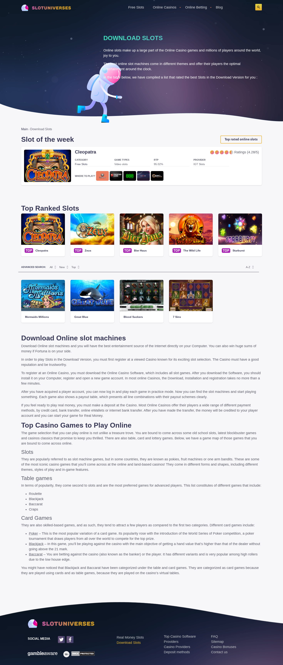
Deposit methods (177, 652)
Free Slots (136, 7)
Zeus (88, 250)
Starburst (239, 250)
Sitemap (217, 642)
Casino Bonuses (223, 647)
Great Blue (81, 316)
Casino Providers (177, 647)
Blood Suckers (133, 316)
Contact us (219, 652)
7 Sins (177, 316)
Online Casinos (164, 7)
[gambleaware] (43, 654)
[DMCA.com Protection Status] (82, 654)
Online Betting (196, 7)
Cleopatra (85, 151)
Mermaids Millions (37, 316)
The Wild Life (192, 250)
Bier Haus (140, 250)
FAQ (214, 636)
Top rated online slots (241, 139)
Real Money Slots (130, 637)
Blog (219, 7)
